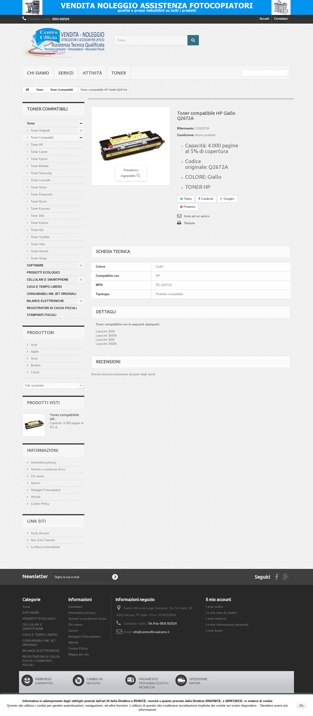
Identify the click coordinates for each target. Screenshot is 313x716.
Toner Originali (40, 130)
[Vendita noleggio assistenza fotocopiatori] (156, 7)
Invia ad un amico (196, 216)
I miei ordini (214, 607)
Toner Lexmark (40, 180)
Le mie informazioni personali (227, 624)
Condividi (206, 198)
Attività (92, 73)
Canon (34, 372)
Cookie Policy (39, 503)
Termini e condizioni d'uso (47, 469)
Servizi (66, 73)
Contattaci (281, 18)
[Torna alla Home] (27, 90)
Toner (118, 73)
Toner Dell (37, 215)
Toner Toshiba (39, 237)
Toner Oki (37, 230)
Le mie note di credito (221, 612)
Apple (34, 351)
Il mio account (218, 599)
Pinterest (189, 206)
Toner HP (36, 144)
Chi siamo (38, 73)
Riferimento (185, 128)
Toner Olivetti (39, 251)
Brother (35, 365)
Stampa (189, 223)
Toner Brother (39, 166)
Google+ (229, 198)
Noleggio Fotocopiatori (45, 490)
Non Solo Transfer (42, 540)
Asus (34, 358)
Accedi (264, 18)
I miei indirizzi (216, 618)
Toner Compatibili (42, 137)
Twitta (187, 198)
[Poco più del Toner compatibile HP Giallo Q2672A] (33, 425)
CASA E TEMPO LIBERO (44, 286)
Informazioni (42, 450)
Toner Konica (39, 223)
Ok (301, 705)
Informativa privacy (43, 462)
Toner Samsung (41, 173)
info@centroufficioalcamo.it (151, 632)
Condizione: (185, 135)
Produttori (40, 332)
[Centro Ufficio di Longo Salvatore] (64, 44)
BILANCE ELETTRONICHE (45, 301)
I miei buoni (214, 630)
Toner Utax (37, 244)
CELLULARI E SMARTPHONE (48, 279)
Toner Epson (38, 159)
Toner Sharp (38, 258)
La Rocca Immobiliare (45, 547)
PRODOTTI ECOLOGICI (43, 272)
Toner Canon (38, 152)
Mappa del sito (78, 654)
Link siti (36, 521)
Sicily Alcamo (39, 533)
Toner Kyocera (40, 208)
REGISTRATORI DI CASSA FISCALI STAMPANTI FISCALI (52, 311)
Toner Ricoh (38, 201)
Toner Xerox (38, 187)
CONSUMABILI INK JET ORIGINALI (51, 294)
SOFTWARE (35, 265)
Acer (33, 344)
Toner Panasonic (41, 194)
